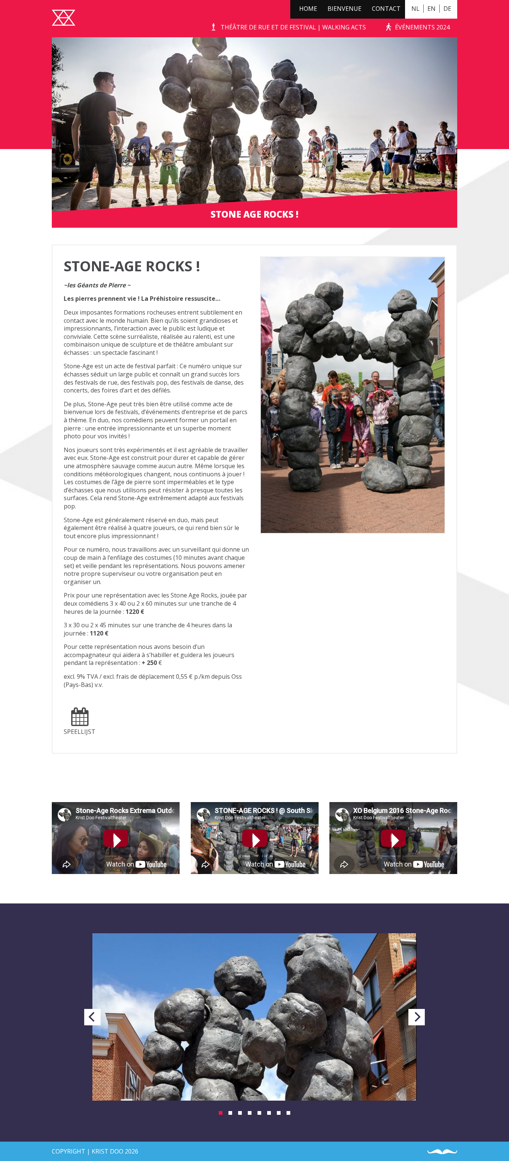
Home (308, 8)
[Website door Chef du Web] (442, 1152)
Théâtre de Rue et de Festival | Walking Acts (293, 27)
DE (447, 8)
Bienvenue (344, 8)
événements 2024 (422, 27)
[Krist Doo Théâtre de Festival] (63, 19)
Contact (386, 8)
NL (415, 8)
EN (431, 8)
